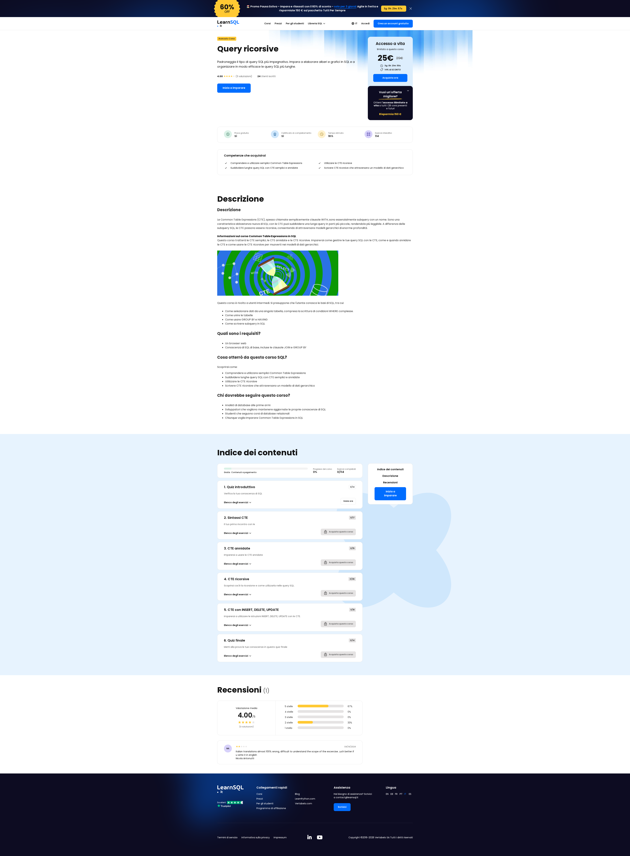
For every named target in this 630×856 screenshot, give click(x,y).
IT (356, 23)
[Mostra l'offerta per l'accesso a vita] (408, 91)
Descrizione (390, 476)
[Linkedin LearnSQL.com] (309, 837)
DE (391, 794)
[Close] (410, 8)
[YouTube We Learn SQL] (320, 837)
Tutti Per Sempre (334, 10)
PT (401, 794)
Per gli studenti (295, 23)
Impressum (280, 837)
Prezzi (278, 23)
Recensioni (390, 482)
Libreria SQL (315, 23)
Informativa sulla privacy (256, 837)
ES (410, 794)
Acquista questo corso (340, 531)
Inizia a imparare (234, 88)
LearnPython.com (305, 798)
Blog (297, 794)
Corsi (267, 23)
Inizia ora (348, 501)
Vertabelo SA (382, 837)
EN (387, 794)
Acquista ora (390, 77)
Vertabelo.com (303, 803)
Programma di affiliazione (271, 808)
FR (396, 794)
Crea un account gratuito (393, 23)
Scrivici (342, 807)
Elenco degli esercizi (236, 502)
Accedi (365, 23)
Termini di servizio (227, 837)
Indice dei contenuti (390, 469)
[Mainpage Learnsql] (228, 22)
